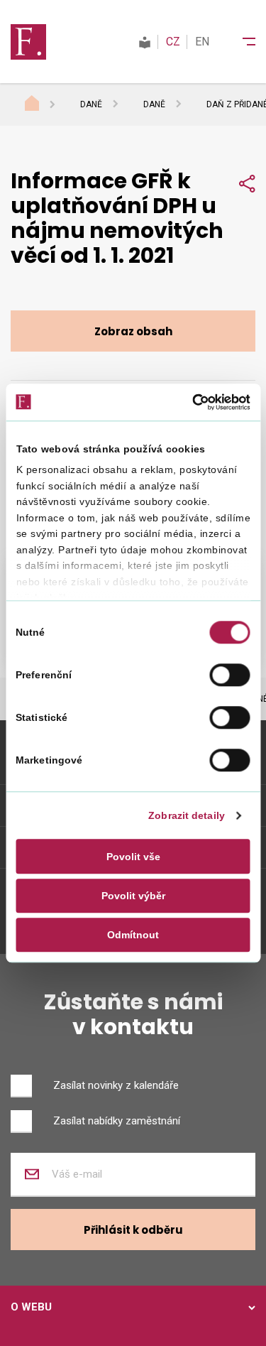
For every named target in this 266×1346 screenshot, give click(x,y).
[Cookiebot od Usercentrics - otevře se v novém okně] (190, 402)
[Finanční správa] (28, 41)
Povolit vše (133, 856)
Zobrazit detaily (186, 816)
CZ (173, 41)
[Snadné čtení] (144, 41)
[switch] (230, 674)
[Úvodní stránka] (45, 105)
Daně (91, 104)
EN (202, 41)
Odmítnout (133, 934)
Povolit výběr (133, 895)
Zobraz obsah (133, 331)
